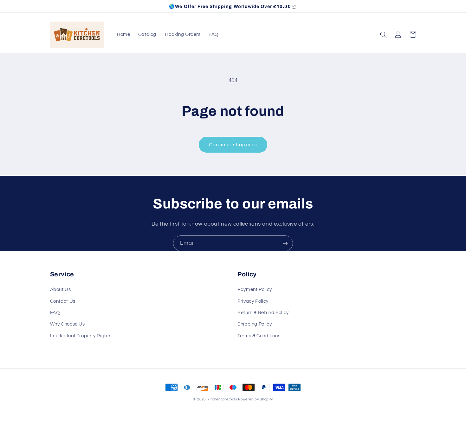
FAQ (55, 312)
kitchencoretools (222, 399)
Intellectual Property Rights (81, 335)
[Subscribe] (285, 243)
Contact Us (62, 301)
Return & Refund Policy (263, 312)
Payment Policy (254, 289)
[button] (383, 34)
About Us (60, 289)
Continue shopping (233, 144)
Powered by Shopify (255, 399)
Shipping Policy (254, 324)
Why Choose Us (67, 324)
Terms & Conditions (258, 335)
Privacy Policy (253, 301)
